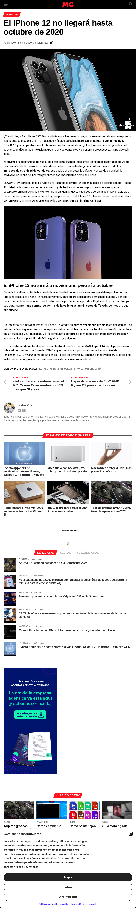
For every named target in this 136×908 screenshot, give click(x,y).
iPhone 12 (57, 369)
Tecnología (94, 369)
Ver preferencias (68, 897)
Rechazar (68, 887)
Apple (44, 369)
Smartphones (74, 369)
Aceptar (68, 877)
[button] (130, 834)
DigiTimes (99, 301)
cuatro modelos (21, 346)
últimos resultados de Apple (111, 161)
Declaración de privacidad (83, 904)
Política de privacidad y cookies (54, 904)
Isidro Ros (43, 42)
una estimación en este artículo (72, 359)
